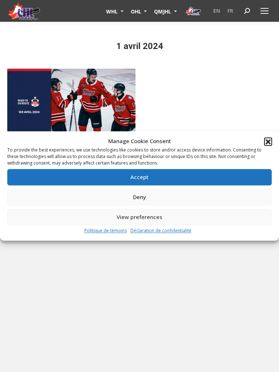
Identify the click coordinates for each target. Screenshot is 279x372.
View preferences (139, 217)
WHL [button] (112, 11)
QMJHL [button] (163, 11)
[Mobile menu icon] (264, 11)
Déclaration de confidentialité (160, 230)
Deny (139, 197)
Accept (139, 177)
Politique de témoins (105, 230)
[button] (268, 141)
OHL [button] (137, 11)
